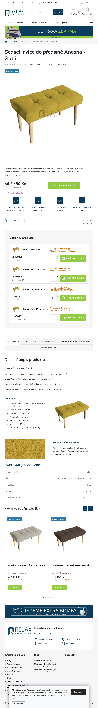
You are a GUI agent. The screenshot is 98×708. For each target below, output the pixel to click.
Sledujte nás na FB (45, 643)
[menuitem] (17, 22)
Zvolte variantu (66, 185)
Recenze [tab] (25, 341)
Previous (85, 508)
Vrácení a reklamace (14, 671)
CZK (86, 3)
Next (90, 508)
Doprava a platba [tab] (69, 341)
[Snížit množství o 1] (57, 260)
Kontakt (10, 674)
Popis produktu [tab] (12, 341)
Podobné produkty (49, 341)
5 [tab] (52, 597)
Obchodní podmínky (14, 681)
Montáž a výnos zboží (15, 667)
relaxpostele (70, 643)
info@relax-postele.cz (46, 639)
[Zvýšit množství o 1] (57, 256)
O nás (9, 678)
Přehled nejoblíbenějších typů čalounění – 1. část (45, 671)
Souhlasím (78, 692)
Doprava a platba (19, 3)
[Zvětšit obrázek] (16, 250)
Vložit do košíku (75, 258)
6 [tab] (54, 597)
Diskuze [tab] (36, 341)
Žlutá (89, 472)
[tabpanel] (27, 554)
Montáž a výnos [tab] (85, 341)
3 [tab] (48, 597)
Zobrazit (15, 587)
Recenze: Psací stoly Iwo (43, 661)
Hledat (58, 12)
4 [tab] (50, 597)
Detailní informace (11, 175)
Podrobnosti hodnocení (36, 64)
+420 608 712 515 (73, 639)
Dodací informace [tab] (49, 348)
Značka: (87, 220)
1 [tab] (43, 597)
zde (13, 698)
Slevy (6, 3)
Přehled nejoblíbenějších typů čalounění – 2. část (45, 665)
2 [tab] (45, 597)
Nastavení (18, 703)
